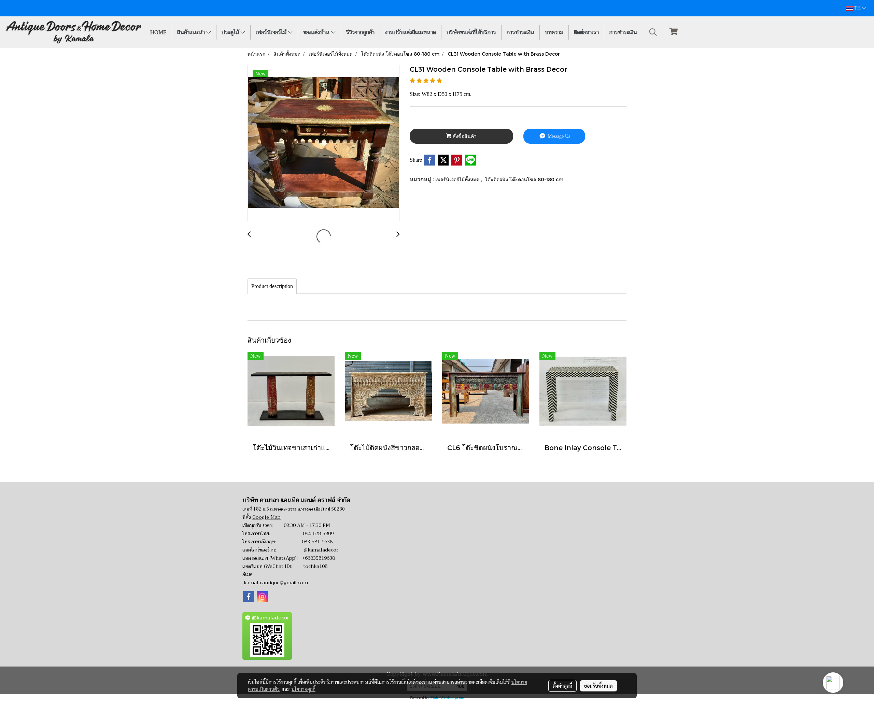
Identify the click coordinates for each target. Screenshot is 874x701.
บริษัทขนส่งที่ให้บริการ (471, 32)
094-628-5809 (318, 533)
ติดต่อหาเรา (586, 32)
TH (857, 8)
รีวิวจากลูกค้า (360, 32)
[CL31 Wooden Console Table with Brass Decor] (323, 143)
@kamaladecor (321, 550)
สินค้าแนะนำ (191, 32)
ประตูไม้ (231, 32)
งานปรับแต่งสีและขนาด (410, 32)
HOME (158, 32)
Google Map (266, 517)
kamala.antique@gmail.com (276, 582)
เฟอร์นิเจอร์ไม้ (272, 32)
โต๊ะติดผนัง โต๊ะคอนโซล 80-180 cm (524, 179)
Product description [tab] (272, 286)
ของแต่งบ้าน (317, 32)
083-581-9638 (317, 542)
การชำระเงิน (520, 32)
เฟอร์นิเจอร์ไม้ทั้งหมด (458, 179)
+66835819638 (318, 558)
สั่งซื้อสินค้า (464, 136)
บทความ (554, 32)
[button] (653, 32)
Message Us (558, 136)
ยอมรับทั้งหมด (598, 686)
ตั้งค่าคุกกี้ (562, 686)
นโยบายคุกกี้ (303, 689)
